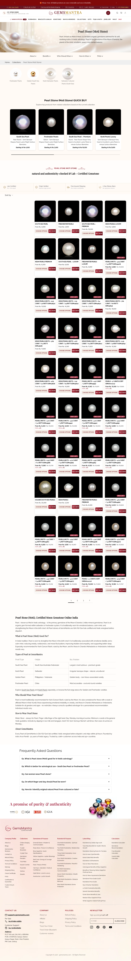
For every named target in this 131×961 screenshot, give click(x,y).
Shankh (22, 874)
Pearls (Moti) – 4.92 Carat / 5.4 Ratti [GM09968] (44, 580)
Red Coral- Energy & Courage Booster (42, 860)
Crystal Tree (24, 853)
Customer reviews (47, 933)
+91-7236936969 (14, 928)
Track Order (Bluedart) (48, 930)
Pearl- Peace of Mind (39, 864)
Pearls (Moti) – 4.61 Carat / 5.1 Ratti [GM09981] (115, 501)
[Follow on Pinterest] (104, 927)
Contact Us (8, 854)
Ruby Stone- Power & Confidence (43, 848)
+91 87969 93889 (123, 7)
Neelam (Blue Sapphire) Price (92, 897)
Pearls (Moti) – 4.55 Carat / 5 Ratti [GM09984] (91, 461)
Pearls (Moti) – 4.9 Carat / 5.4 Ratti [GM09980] (45, 541)
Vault (115, 19)
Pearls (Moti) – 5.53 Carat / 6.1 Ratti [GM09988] (44, 461)
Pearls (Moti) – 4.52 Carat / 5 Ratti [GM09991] (68, 422)
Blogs (6, 846)
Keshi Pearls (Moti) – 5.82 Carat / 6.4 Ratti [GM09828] (44, 343)
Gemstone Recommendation (117, 847)
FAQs (99, 56)
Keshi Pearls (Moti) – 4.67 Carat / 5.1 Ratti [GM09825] (68, 342)
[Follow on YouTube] (110, 927)
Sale (120, 19)
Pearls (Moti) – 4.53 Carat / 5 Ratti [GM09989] (115, 422)
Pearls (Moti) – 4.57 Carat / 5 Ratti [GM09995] (91, 382)
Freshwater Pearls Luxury (89, 263)
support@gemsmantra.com (18, 915)
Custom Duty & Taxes (9, 886)
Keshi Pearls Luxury (108, 137)
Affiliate (42, 919)
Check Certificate (10, 873)
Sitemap (7, 867)
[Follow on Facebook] (97, 927)
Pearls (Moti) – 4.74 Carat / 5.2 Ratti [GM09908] (115, 263)
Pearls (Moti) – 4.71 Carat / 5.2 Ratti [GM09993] (44, 422)
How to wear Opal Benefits (91, 854)
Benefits (46, 56)
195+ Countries (69, 7)
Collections (81, 19)
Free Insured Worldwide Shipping (50, 7)
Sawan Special (19, 19)
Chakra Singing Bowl (24, 844)
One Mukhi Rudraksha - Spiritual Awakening (67, 844)
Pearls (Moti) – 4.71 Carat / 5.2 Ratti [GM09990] (91, 422)
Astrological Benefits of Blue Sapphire (94, 867)
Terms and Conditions (73, 926)
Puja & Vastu (97, 19)
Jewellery (107, 19)
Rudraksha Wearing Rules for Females (94, 851)
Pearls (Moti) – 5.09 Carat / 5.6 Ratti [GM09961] (115, 580)
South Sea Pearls (28, 690)
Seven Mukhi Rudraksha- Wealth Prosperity (67, 875)
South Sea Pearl (22, 137)
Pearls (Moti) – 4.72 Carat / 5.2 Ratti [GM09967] (68, 580)
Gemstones (57, 19)
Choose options (41, 231)
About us (7, 842)
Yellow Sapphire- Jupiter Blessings (44, 856)
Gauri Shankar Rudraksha (90, 885)
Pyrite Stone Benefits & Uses (91, 894)
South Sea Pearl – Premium (80, 137)
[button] (117, 132)
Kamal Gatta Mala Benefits (91, 857)
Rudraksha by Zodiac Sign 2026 (92, 842)
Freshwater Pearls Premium (89, 501)
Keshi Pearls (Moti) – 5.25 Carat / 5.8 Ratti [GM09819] (115, 342)
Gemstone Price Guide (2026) (92, 878)
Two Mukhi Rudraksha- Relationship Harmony (68, 849)
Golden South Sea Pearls (45, 500)
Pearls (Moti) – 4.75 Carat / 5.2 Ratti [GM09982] (115, 461)
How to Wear (84, 56)
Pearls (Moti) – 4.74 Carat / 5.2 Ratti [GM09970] (115, 541)
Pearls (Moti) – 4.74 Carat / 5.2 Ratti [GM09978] (91, 541)
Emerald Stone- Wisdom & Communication (41, 844)
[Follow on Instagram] (91, 927)
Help (113, 7)
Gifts (89, 19)
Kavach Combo (24, 864)
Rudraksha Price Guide (90, 882)
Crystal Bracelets (23, 849)
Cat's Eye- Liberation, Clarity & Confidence (42, 869)
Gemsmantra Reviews (9, 850)
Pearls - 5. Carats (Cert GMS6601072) (91, 580)
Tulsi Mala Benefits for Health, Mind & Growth (94, 847)
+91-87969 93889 (14, 921)
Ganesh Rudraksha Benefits (91, 891)
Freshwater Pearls (51, 137)
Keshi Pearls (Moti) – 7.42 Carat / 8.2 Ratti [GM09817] (68, 382)
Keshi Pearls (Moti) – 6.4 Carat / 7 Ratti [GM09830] (91, 302)
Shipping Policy (10, 870)
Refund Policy (9, 857)
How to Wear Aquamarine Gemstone (94, 875)
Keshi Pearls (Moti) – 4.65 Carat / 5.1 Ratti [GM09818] (45, 382)
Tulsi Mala (23, 861)
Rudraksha (32, 19)
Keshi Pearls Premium (43, 262)
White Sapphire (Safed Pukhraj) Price (94, 901)
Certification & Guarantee (9, 881)
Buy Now (52, 231)
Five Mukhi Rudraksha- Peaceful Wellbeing (67, 864)
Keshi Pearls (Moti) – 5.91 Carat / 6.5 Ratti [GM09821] (92, 342)
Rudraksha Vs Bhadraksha (91, 860)
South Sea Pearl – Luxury (68, 262)
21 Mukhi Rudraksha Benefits (91, 888)
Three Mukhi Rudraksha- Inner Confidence (66, 854)
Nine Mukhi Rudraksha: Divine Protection (66, 885)
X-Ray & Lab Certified (30, 7)
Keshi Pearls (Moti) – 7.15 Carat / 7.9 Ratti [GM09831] (68, 302)
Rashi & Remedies (69, 19)
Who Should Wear (64, 56)
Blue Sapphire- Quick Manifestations (39, 852)
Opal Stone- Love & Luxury (41, 873)
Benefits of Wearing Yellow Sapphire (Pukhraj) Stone (94, 871)
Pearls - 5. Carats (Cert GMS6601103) (114, 382)
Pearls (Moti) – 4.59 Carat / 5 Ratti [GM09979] (68, 541)
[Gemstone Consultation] (108, 13)
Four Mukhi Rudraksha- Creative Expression (67, 859)
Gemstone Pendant (23, 857)
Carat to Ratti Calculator (115, 857)
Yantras (22, 871)
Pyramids (23, 868)
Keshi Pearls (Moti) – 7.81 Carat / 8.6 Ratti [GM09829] (114, 303)
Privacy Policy (9, 860)
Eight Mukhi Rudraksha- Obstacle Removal (67, 880)
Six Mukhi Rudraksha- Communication (64, 870)
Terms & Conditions (11, 864)
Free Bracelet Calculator (116, 852)
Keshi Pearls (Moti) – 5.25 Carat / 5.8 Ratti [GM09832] (45, 302)
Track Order (105, 7)
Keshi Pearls (63, 500)
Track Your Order (46, 926)
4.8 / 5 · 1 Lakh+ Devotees (86, 7)
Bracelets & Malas (45, 19)
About (32, 56)
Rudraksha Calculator (118, 842)
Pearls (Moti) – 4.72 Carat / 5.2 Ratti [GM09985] (68, 461)
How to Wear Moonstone (90, 864)
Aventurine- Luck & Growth (41, 876)
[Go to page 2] (89, 600)
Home (7, 62)
